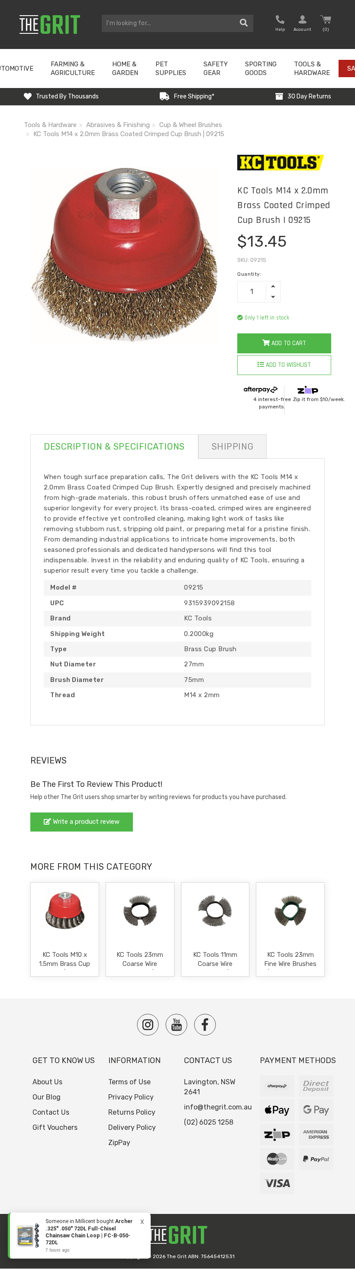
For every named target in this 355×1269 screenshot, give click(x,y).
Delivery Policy (132, 1127)
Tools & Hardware (312, 68)
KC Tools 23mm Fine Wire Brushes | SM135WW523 (290, 964)
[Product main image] (124, 255)
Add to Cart (288, 343)
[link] (79, 1236)
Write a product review (85, 821)
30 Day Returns (309, 96)
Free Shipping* (194, 96)
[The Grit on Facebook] (205, 1024)
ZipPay (119, 1143)
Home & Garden (125, 68)
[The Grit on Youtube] (176, 1024)
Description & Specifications (114, 446)
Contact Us (50, 1112)
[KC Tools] (284, 162)
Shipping (232, 446)
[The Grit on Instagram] (148, 1024)
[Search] (244, 23)
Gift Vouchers (54, 1127)
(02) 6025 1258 (208, 1122)
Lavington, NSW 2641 (210, 1087)
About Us (47, 1082)
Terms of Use (129, 1082)
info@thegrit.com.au (218, 1107)
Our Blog (46, 1097)
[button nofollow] (280, 24)
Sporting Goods (261, 68)
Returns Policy (131, 1112)
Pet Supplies (170, 68)
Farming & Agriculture (73, 68)
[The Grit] (177, 1237)
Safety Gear (215, 68)
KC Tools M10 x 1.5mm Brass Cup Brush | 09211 (64, 964)
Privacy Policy (131, 1097)
